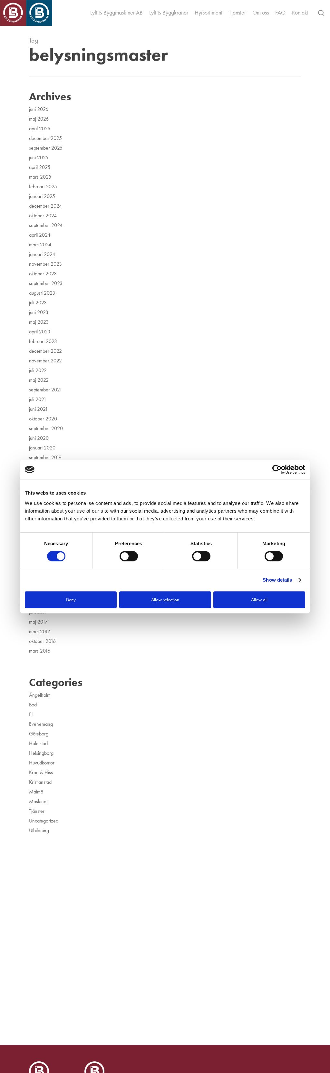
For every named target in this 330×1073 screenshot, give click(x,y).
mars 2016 (39, 651)
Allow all (259, 600)
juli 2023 (38, 303)
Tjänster (36, 811)
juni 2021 (38, 409)
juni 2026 (38, 109)
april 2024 (39, 235)
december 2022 (45, 351)
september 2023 (46, 283)
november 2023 (45, 264)
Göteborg (38, 734)
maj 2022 (39, 380)
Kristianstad (40, 782)
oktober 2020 (43, 419)
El (31, 714)
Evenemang (41, 724)
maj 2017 (38, 622)
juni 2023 (38, 312)
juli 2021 (37, 399)
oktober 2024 (43, 215)
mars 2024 (40, 244)
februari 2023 (43, 341)
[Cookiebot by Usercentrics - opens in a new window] (277, 469)
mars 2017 (39, 631)
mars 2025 (40, 177)
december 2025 (45, 138)
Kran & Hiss (41, 772)
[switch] (129, 556)
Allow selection (165, 600)
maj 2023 (39, 322)
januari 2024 (42, 254)
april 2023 (39, 332)
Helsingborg (41, 753)
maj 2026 (39, 119)
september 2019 (45, 457)
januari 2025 (42, 196)
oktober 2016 (42, 641)
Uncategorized (43, 821)
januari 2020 (42, 448)
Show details (277, 580)
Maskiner (38, 801)
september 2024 (46, 225)
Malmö (36, 792)
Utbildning (39, 830)
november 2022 (45, 361)
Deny (71, 600)
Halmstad (38, 743)
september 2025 (46, 148)
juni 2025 (38, 157)
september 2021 (45, 390)
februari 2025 (43, 186)
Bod (33, 705)
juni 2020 (39, 438)
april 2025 (39, 167)
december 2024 (45, 206)
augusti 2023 (42, 293)
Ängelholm (40, 695)
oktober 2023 (43, 274)
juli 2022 (38, 370)
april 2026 (39, 128)
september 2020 (46, 428)
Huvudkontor (41, 763)
